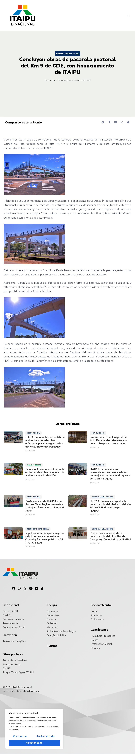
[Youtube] (31, 588)
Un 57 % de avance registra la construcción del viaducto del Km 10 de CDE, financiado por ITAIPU (110, 506)
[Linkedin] (36, 588)
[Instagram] (19, 588)
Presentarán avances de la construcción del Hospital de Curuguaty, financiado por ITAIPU (110, 536)
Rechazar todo (45, 736)
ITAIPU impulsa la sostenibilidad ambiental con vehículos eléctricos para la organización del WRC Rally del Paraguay (45, 442)
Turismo (52, 646)
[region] (34, 729)
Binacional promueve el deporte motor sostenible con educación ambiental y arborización (45, 472)
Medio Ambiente (34, 465)
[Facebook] (13, 588)
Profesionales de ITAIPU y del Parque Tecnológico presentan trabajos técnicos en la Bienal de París (45, 506)
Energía (52, 605)
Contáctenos (99, 630)
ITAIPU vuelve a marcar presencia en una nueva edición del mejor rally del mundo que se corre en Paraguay (110, 474)
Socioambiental (101, 605)
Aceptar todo (34, 742)
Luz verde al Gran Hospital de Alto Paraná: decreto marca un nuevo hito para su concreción (108, 440)
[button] (128, 15)
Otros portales (13, 654)
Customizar (20, 736)
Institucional (33, 433)
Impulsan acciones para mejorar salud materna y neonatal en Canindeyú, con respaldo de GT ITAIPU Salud (44, 538)
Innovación (10, 635)
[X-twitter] (25, 588)
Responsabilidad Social (67, 53)
